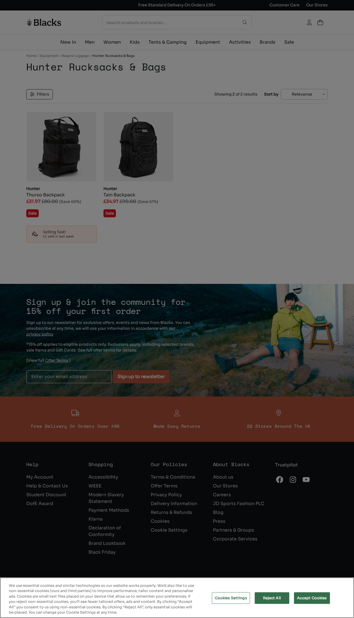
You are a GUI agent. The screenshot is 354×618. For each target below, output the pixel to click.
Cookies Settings (231, 598)
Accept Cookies (312, 598)
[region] (177, 597)
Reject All (272, 598)
